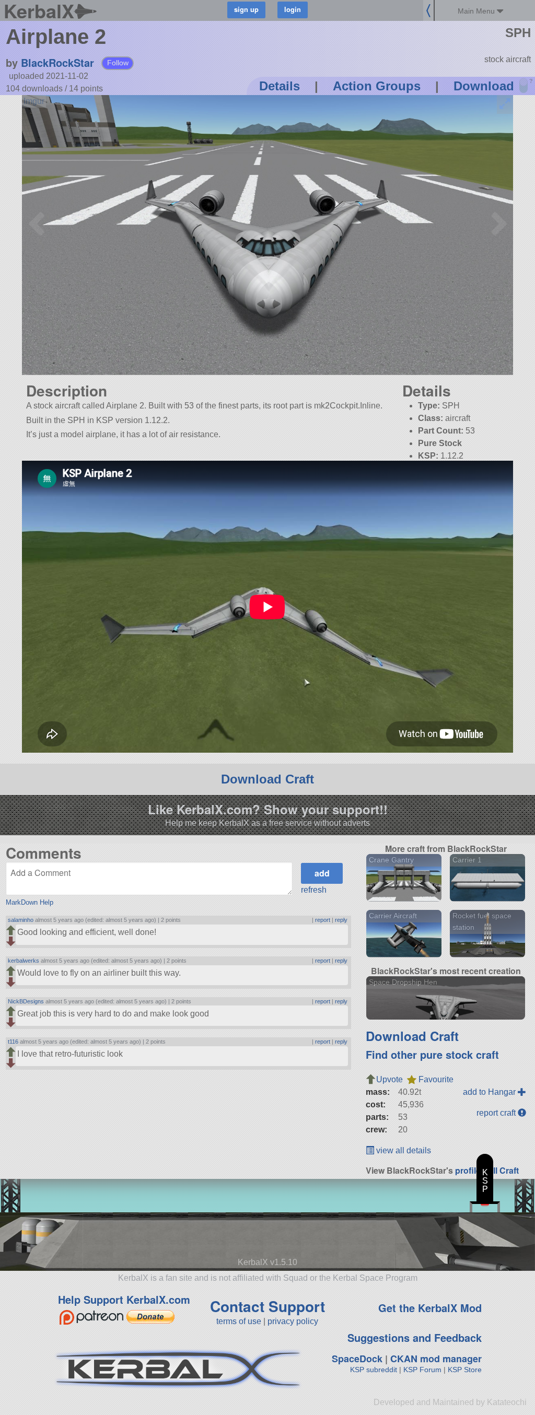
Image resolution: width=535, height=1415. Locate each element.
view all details (402, 1150)
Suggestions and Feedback (414, 1337)
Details (279, 86)
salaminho (20, 920)
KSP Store (465, 1369)
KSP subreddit (373, 1369)
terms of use (238, 1321)
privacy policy (293, 1321)
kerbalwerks (23, 960)
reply (341, 920)
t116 (13, 1041)
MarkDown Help (29, 902)
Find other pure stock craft (432, 1054)
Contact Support (267, 1306)
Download (483, 86)
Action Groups (377, 86)
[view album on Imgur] (34, 101)
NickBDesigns (26, 1001)
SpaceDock (357, 1358)
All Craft (503, 1170)
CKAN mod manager (436, 1358)
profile (468, 1170)
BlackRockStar (57, 62)
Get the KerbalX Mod (430, 1307)
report (322, 920)
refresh (314, 889)
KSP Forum (422, 1369)
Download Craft (267, 779)
